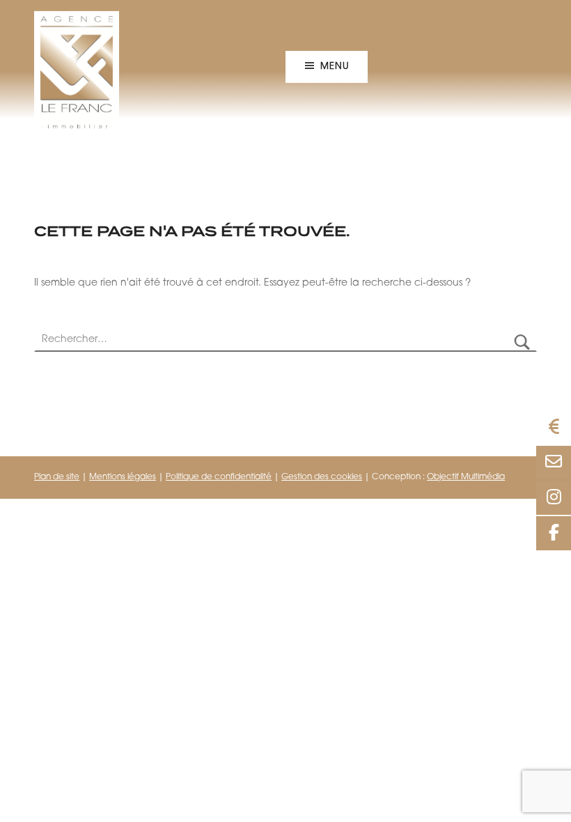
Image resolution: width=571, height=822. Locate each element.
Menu (334, 66)
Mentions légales (122, 477)
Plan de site (56, 477)
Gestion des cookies (321, 477)
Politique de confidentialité (219, 477)
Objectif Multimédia (466, 477)
